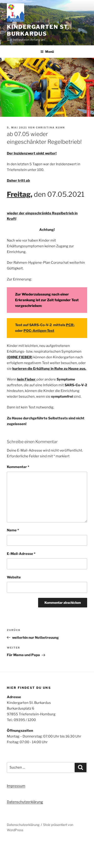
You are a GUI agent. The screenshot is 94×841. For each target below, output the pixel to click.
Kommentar (18, 467)
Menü (49, 51)
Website (14, 577)
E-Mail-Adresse (21, 554)
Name (13, 530)
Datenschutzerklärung (25, 802)
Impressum (16, 786)
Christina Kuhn (50, 127)
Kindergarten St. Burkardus (38, 30)
